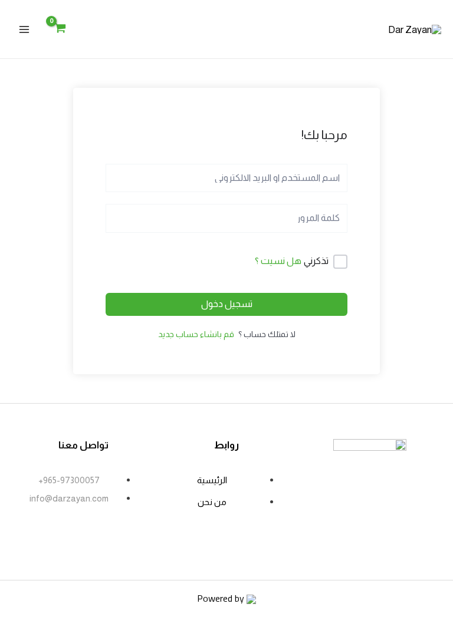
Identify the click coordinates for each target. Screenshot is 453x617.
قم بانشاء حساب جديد (196, 334)
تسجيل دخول (226, 304)
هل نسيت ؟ (278, 261)
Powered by (222, 598)
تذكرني (316, 261)
